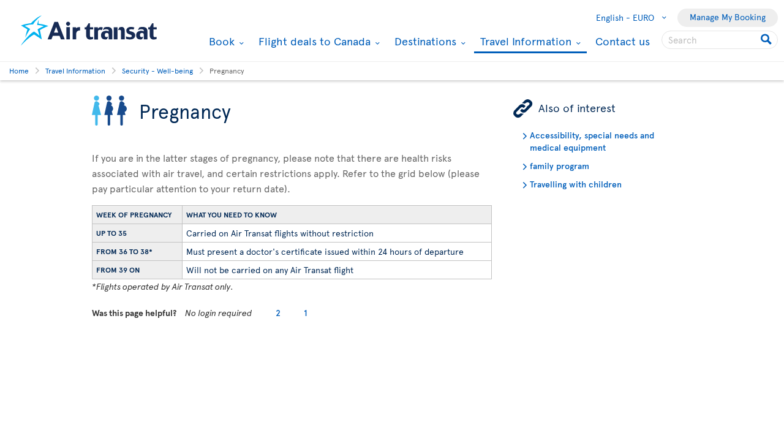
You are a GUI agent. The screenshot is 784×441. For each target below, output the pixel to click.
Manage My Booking (728, 17)
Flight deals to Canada (313, 41)
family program (559, 166)
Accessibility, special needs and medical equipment (592, 141)
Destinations (423, 41)
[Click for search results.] (767, 40)
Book (220, 41)
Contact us (622, 40)
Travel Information (524, 42)
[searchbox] (720, 40)
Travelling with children (576, 184)
